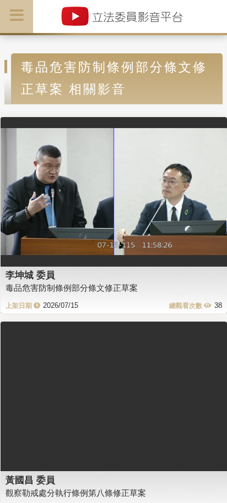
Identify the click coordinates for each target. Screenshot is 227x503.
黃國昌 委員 (30, 480)
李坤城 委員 (30, 275)
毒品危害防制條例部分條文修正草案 (72, 287)
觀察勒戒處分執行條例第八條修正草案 (76, 493)
